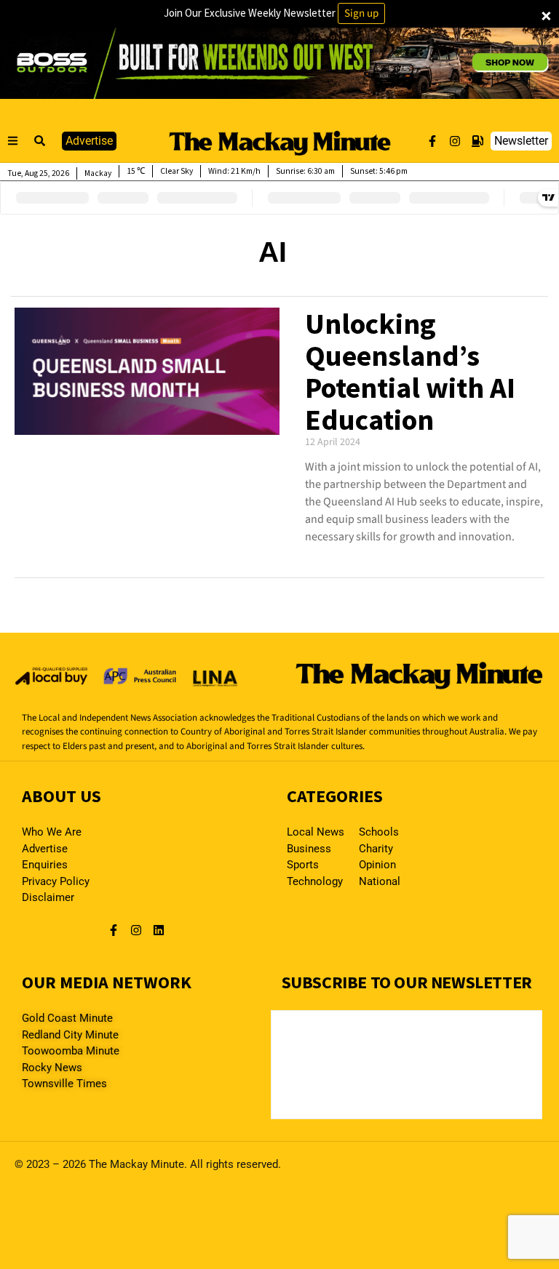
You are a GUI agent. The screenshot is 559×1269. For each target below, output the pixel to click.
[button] (40, 141)
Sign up (361, 13)
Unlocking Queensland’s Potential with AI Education (410, 371)
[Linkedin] (158, 930)
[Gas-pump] (477, 141)
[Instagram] (455, 141)
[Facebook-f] (432, 141)
